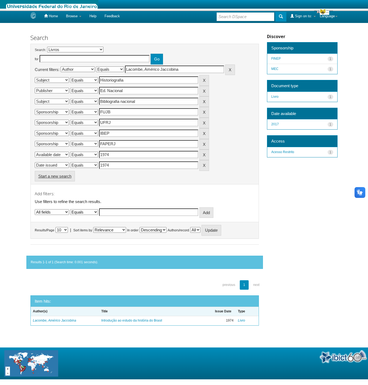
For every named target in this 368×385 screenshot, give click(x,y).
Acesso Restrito (282, 152)
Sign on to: (303, 16)
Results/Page (44, 230)
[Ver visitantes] (31, 363)
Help (92, 16)
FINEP (276, 58)
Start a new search (54, 176)
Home (53, 16)
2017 (275, 124)
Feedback (112, 16)
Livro (241, 320)
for (37, 59)
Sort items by (82, 230)
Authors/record (178, 230)
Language (327, 16)
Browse (72, 16)
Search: (40, 50)
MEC (275, 69)
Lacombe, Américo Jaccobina (54, 320)
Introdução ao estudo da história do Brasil (131, 320)
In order (132, 230)
